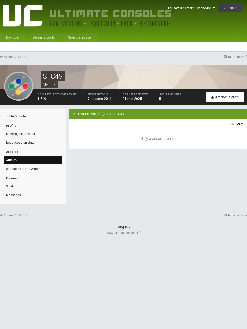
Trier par (234, 123)
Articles (11, 160)
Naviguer (13, 37)
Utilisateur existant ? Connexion (190, 8)
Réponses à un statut (20, 142)
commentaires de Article (23, 169)
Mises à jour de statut (21, 134)
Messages (13, 195)
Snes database (79, 37)
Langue (123, 227)
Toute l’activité (16, 116)
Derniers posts (44, 37)
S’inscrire (230, 8)
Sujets (10, 186)
